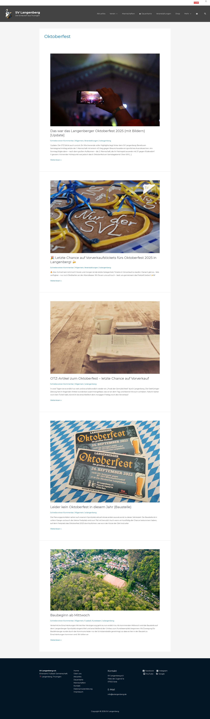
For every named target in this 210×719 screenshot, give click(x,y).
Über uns (77, 674)
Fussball (87, 621)
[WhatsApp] (189, 3)
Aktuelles (101, 14)
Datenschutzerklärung (83, 689)
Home (76, 671)
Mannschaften (128, 14)
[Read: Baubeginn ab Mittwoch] (105, 580)
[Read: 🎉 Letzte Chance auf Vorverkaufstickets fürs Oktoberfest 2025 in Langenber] (105, 217)
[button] (196, 3)
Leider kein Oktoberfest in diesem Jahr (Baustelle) (90, 507)
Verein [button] (112, 14)
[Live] (197, 13)
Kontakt (77, 686)
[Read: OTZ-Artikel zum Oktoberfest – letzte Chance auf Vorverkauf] (105, 337)
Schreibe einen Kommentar (62, 141)
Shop (177, 14)
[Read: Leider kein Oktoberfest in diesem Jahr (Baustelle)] (105, 461)
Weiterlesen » (56, 159)
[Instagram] (186, 3)
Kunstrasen (96, 621)
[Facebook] (183, 3)
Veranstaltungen (163, 14)
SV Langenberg (27, 12)
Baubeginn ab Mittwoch (70, 615)
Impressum (78, 692)
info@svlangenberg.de (117, 694)
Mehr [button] (186, 14)
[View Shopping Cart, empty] (204, 2)
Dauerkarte (147, 14)
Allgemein (79, 141)
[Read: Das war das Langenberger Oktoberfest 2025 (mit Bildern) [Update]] (105, 90)
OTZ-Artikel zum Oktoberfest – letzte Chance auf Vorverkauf (99, 378)
